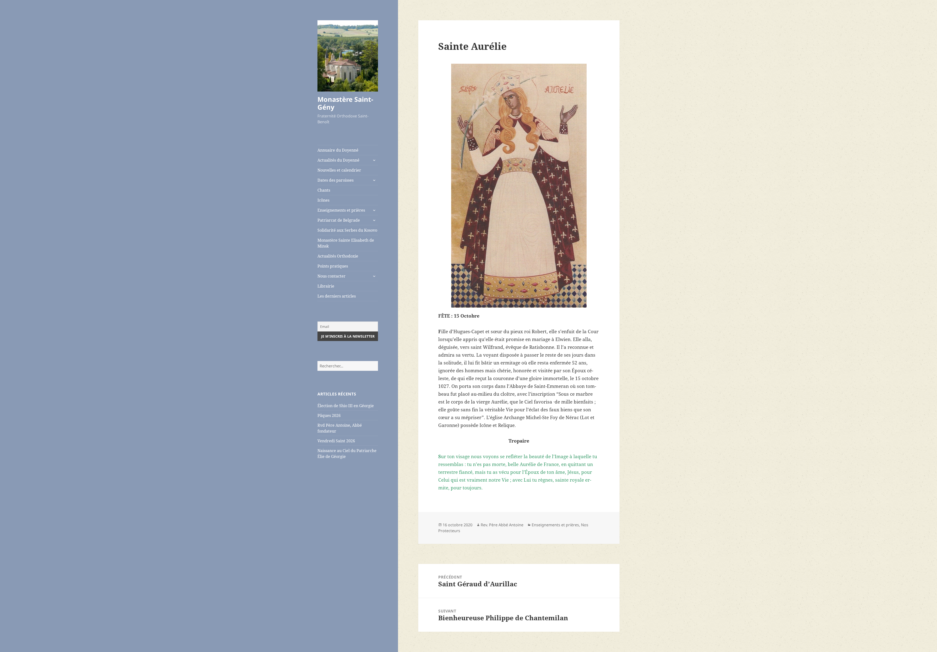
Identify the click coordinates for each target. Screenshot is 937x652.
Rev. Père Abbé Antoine (502, 525)
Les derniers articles (336, 296)
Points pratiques (332, 266)
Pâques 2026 (329, 415)
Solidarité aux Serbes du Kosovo (347, 230)
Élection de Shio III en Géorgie (345, 405)
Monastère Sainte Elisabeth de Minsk (345, 243)
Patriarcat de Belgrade (338, 220)
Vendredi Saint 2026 (336, 441)
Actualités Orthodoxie (337, 256)
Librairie (325, 286)
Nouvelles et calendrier (339, 170)
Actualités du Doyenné (338, 160)
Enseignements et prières (341, 210)
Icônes (323, 200)
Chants (323, 190)
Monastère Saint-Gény (345, 103)
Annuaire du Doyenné (337, 150)
